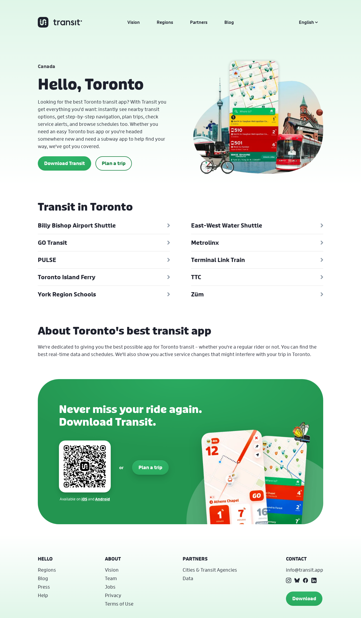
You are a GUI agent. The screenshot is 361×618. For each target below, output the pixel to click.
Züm (197, 294)
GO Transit (52, 243)
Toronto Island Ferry (66, 277)
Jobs (110, 587)
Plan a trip (114, 163)
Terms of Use (119, 604)
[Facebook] (305, 580)
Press (44, 587)
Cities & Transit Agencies (210, 570)
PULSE (47, 260)
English (306, 22)
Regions (165, 22)
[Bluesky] (297, 580)
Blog (229, 22)
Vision (133, 22)
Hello (45, 558)
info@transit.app (304, 570)
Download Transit (64, 163)
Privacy (113, 595)
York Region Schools (67, 294)
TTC (196, 277)
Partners (198, 22)
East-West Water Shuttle (226, 225)
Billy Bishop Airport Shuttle (77, 225)
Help (43, 595)
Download (304, 598)
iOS (84, 498)
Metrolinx (205, 243)
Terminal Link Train (218, 260)
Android (102, 498)
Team (111, 578)
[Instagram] (288, 580)
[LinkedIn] (314, 580)
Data (188, 578)
